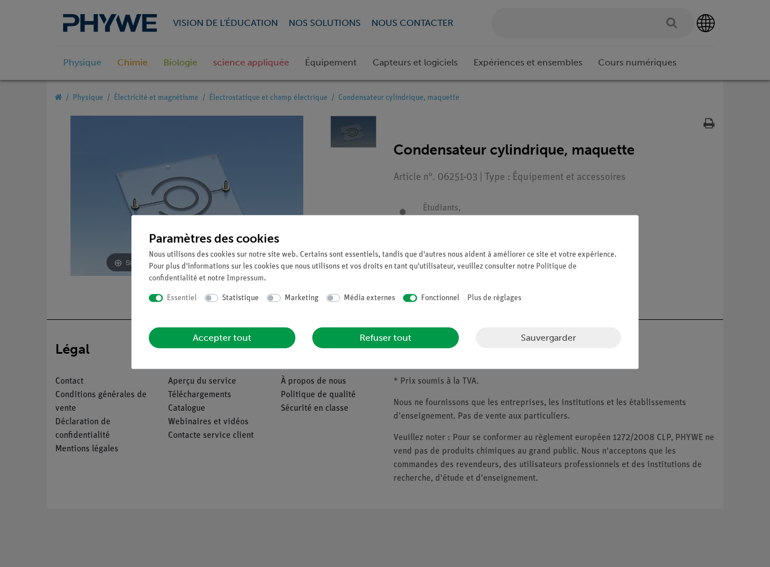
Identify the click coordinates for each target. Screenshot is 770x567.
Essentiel (182, 298)
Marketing (301, 298)
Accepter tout (222, 337)
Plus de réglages (494, 298)
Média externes (369, 298)
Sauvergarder (548, 337)
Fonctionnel (440, 298)
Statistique (240, 298)
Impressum (245, 278)
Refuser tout (385, 337)
